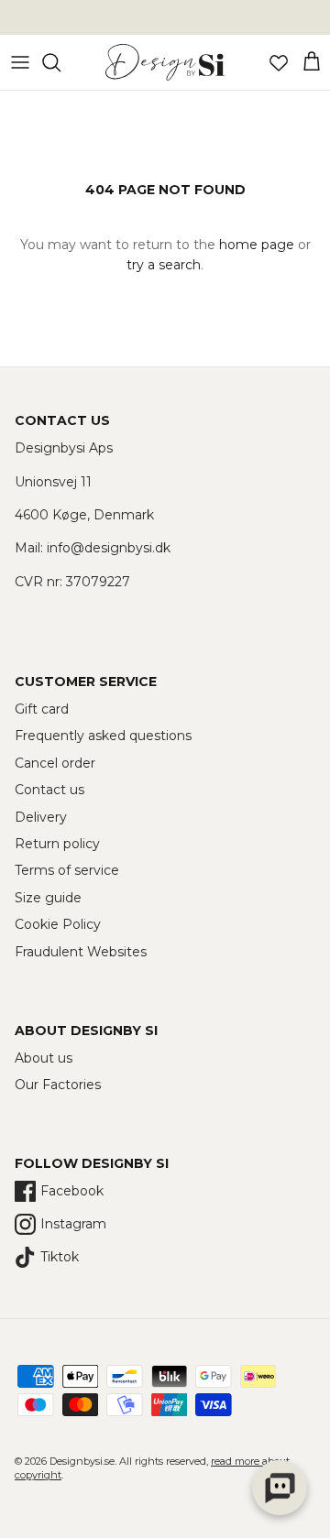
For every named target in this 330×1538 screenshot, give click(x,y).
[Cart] (311, 62)
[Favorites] (279, 62)
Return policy (57, 843)
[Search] (60, 62)
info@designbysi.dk (108, 548)
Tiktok (59, 1257)
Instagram (73, 1224)
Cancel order (55, 763)
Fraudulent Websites (81, 952)
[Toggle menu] (20, 62)
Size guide (48, 897)
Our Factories (58, 1084)
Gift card (42, 709)
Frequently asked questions (103, 735)
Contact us (49, 789)
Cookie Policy (58, 924)
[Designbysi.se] (165, 62)
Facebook (72, 1191)
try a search (163, 264)
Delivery (41, 817)
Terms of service (67, 870)
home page (256, 244)
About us (43, 1058)
